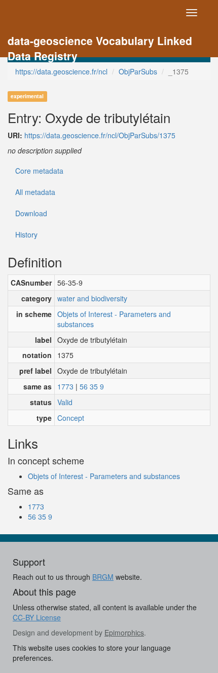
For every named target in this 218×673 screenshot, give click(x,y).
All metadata (35, 192)
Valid (64, 402)
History (26, 234)
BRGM (103, 577)
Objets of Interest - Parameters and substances (114, 319)
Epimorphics (124, 632)
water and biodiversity (92, 298)
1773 (65, 386)
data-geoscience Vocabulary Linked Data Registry (100, 42)
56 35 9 (92, 386)
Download (31, 213)
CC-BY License (37, 617)
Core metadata (39, 171)
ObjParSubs (138, 71)
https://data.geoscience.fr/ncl (61, 71)
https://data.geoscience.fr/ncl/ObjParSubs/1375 (99, 135)
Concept (70, 418)
